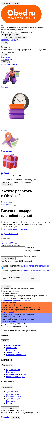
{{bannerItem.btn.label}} (10, 3)
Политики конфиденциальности (35, 271)
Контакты (10, 350)
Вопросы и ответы (14, 345)
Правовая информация (16, 355)
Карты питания (13, 370)
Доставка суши (12, 394)
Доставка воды (12, 391)
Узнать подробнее (9, 312)
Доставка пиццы (13, 396)
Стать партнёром (8, 321)
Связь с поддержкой (10, 408)
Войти (4, 42)
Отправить (6, 286)
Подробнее (6, 417)
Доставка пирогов (14, 398)
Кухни (9, 403)
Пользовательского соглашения (35, 266)
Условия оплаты (13, 352)
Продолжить (7, 184)
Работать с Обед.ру (9, 40)
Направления (7, 387)
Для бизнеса (7, 365)
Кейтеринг (11, 372)
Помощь (5, 62)
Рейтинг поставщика (15, 377)
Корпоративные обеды (16, 374)
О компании (11, 348)
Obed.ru (5, 341)
